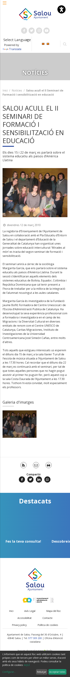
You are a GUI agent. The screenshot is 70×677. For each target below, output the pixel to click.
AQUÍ (27, 665)
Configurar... (8, 671)
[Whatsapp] (47, 479)
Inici (5, 90)
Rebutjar (41, 671)
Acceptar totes (57, 671)
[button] (5, 4)
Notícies (17, 90)
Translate (15, 49)
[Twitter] (30, 479)
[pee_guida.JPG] (20, 424)
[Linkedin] (39, 479)
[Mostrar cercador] (64, 44)
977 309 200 (35, 638)
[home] (35, 14)
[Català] (43, 43)
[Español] (48, 43)
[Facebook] (22, 479)
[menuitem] (43, 43)
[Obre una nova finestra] (24, 31)
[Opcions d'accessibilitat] (61, 9)
